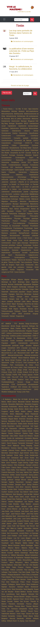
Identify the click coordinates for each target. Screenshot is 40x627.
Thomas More (20, 606)
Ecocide (28, 153)
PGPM (14, 375)
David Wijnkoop (13, 445)
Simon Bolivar (29, 599)
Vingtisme (20, 270)
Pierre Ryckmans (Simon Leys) (22, 577)
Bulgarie (15, 287)
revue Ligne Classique (20, 243)
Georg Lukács (33, 475)
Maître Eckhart (28, 543)
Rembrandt (34, 587)
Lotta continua (21, 350)
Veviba (12, 270)
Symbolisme (34, 257)
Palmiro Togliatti (32, 567)
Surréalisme (5, 257)
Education (28, 155)
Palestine (12, 306)
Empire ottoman (32, 292)
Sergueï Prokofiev (32, 596)
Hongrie (11, 299)
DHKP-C (35, 336)
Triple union (20, 265)
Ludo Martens (27, 540)
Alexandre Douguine (31, 404)
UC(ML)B (13, 387)
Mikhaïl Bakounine (17, 555)
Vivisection (29, 270)
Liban (23, 301)
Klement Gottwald (8, 531)
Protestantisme (6, 228)
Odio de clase (28, 360)
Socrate (10, 601)
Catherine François (25, 428)
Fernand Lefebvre (32, 465)
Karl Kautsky (21, 526)
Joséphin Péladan (23, 521)
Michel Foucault (7, 553)
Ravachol (12, 587)
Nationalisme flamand (9, 358)
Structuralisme (20, 255)
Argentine (35, 282)
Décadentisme (14, 148)
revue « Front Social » (25, 238)
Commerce (34, 136)
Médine (35, 550)
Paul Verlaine (12, 572)
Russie (30, 309)
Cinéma (14, 133)
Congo (31, 289)
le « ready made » (14, 187)
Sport (10, 255)
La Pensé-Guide (23, 184)
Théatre (14, 260)
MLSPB (35, 350)
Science (19, 245)
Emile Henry (18, 455)
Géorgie (19, 297)
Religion (4, 235)
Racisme (26, 231)
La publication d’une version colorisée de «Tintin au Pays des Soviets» (21, 50)
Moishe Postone (7, 558)
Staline (16, 601)
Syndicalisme (6, 260)
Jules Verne (34, 521)
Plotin (28, 582)
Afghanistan (5, 279)
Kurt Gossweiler (12, 533)
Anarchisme (5, 326)
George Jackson (7, 480)
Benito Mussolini (27, 421)
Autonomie (5, 328)
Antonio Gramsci (7, 416)
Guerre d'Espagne (7, 170)
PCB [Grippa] (33, 370)
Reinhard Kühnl (23, 587)
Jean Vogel (5, 514)
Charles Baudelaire (13, 431)
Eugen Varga (33, 463)
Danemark (4, 292)
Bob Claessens (12, 424)
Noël (11, 209)
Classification (33, 133)
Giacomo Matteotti (31, 487)
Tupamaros (5, 387)
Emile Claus (34, 453)
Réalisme (35, 231)
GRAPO (13, 343)
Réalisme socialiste (9, 233)
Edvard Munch (14, 453)
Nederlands (5, 206)
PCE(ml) (4, 372)
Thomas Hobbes (7, 606)
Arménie (4, 284)
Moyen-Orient (6, 304)
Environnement (6, 158)
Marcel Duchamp (14, 545)
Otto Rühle (5, 567)
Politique (23, 221)
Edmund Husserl (26, 450)
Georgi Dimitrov (32, 484)
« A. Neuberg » (6, 399)
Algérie (26, 279)
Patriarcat (4, 214)
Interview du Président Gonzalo (21, 179)
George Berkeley (32, 477)
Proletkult (25, 226)
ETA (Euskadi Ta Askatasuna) (13, 338)
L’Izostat (24, 348)
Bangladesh (27, 284)
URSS (14, 314)
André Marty (14, 411)
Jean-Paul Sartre (32, 514)
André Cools (29, 409)
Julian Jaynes (6, 523)
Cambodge (22, 287)
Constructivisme (7, 140)
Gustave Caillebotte (25, 489)
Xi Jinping (21, 621)
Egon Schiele (24, 453)
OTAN (12, 362)
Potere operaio (27, 375)
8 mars (24, 109)
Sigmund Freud (18, 599)
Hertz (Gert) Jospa (22, 497)
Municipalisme (6, 204)
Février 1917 (26, 162)
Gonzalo (4, 489)
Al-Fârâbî (25, 399)
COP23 (35, 140)
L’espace (4, 184)
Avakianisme (5, 121)
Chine (3, 289)
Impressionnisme (7, 177)
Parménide (5, 570)
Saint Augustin (21, 594)
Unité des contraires (16, 267)
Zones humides (19, 272)
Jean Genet (25, 511)
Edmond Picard (14, 450)
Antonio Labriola (20, 416)
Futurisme (4, 167)
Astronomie (26, 119)
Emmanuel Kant (17, 458)
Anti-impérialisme (32, 111)
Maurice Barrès (13, 548)
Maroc (29, 301)
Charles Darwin (27, 431)
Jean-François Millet (18, 514)
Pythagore (11, 584)
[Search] (32, 20)
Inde (17, 299)
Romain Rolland (32, 592)
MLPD (29, 350)
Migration (4, 201)
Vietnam (12, 316)
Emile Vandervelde (31, 455)
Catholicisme (14, 128)
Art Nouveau (5, 119)
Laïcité (3, 187)
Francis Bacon (16, 467)
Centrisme (4, 131)
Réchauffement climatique (28, 233)
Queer (36, 228)
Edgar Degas (28, 448)
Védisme (29, 267)
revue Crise (17, 240)
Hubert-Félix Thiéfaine (14, 499)
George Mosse (20, 480)
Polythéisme (34, 221)
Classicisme (23, 133)
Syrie (36, 309)
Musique (16, 204)
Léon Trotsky (33, 536)
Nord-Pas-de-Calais (31, 304)
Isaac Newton (26, 504)
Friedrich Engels (32, 470)
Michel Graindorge (21, 553)
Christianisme (6, 133)
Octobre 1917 (21, 211)
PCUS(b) (8, 375)
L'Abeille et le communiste (28, 182)
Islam (36, 179)
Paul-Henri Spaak (24, 572)
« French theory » (7, 109)
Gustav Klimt (12, 489)
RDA (10, 309)
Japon (3, 301)
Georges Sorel (20, 484)
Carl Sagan (34, 426)
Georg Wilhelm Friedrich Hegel (12, 477)
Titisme (35, 262)
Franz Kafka (11, 470)
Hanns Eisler (33, 492)
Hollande (4, 299)
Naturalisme (34, 204)
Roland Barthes (20, 592)
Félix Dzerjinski (19, 465)
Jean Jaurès (34, 511)
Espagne (12, 294)
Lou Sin (16, 538)
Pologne (35, 306)
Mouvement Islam (23, 353)
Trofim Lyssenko (7, 611)
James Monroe (12, 509)
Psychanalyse (18, 228)
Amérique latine (24, 282)
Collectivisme (6, 136)
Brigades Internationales (17, 331)
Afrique (13, 279)
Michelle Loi (5, 555)
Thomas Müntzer (32, 606)
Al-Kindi (31, 399)
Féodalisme (15, 162)
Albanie (20, 279)
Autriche (10, 284)
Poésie (15, 221)
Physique (17, 218)
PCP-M (31, 372)
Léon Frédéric (12, 536)
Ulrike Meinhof (20, 611)
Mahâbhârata (34, 194)
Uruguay (35, 314)
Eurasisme (19, 160)
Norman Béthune (7, 565)
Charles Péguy (28, 433)
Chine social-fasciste (13, 289)
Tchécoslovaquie (7, 311)
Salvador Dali (33, 594)
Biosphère (19, 123)
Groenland (34, 297)
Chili (36, 287)
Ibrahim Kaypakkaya (15, 501)
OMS (36, 360)
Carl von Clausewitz (9, 428)
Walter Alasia (28, 616)
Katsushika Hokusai (31, 528)
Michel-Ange (34, 553)
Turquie (24, 311)
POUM (36, 375)
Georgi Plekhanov (7, 487)
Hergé (11, 497)
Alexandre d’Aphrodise (16, 404)
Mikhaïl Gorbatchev (31, 555)
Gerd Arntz (19, 487)
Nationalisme (24, 204)
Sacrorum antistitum (8, 245)
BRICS (26, 123)
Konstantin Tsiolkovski (25, 531)
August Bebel (13, 419)
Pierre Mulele (6, 577)
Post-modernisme (19, 223)
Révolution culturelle (30, 235)
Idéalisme (19, 175)
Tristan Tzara (33, 609)
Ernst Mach (30, 460)
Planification (5, 221)
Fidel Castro (5, 467)
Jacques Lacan (26, 506)
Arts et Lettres (16, 119)
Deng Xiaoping (26, 445)
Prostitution (34, 226)
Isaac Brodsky (13, 504)
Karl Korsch (31, 526)
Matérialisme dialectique (29, 196)
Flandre (4, 165)
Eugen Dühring (23, 463)
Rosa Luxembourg (8, 594)
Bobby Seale (22, 424)
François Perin (28, 467)
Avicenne (30, 419)
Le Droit (25, 187)
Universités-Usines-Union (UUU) (26, 389)
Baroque (24, 121)
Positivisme (5, 223)
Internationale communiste (28, 343)
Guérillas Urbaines (31, 167)
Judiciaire (13, 182)
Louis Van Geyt (15, 540)
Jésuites (29, 345)
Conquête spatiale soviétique (26, 138)
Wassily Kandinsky (17, 618)
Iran (26, 299)
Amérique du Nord (8, 282)
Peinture (30, 214)
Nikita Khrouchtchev (24, 560)
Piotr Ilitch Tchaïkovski (10, 582)
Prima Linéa (5, 377)
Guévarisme (23, 172)
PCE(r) (10, 372)
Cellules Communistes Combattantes (19, 333)
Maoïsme (4, 196)
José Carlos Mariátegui (30, 519)
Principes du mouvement (10, 226)
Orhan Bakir (18, 565)
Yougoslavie (20, 316)
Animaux (14, 111)
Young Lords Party (23, 392)
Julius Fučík (11, 526)
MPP (32, 353)
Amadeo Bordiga (7, 409)
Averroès (22, 419)
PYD (26, 377)
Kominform (11, 348)
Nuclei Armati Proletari (13, 360)
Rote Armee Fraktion (15, 380)
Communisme (6, 138)
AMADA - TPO (11, 324)
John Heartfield (6, 519)
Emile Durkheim (7, 455)
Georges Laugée (32, 482)
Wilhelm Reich (12, 621)
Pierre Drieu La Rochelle (29, 575)
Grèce (27, 297)
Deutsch (35, 148)
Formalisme (34, 165)
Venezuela (5, 316)
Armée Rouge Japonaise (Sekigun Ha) (24, 326)
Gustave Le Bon (13, 492)
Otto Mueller (34, 565)
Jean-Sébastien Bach (8, 516)
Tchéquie (17, 311)
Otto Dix (25, 565)
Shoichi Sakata (6, 599)
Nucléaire (10, 211)
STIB (13, 384)
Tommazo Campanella (19, 609)
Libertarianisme (16, 192)
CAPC (3, 333)
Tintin (3, 609)
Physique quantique (30, 218)
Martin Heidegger (27, 545)
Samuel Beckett (19, 596)
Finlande (4, 297)
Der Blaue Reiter (26, 148)
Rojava (16, 309)
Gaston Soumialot (22, 475)
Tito (8, 609)
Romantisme (34, 243)
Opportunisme (33, 211)
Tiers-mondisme (26, 262)
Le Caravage (34, 533)
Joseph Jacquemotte (8, 521)
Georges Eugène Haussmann (12, 482)
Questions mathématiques (11, 231)
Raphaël (4, 587)
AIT (2, 324)
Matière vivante (24, 199)
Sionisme (15, 250)
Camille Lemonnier (22, 426)
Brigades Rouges (32, 331)
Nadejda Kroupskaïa (31, 558)
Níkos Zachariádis (31, 562)
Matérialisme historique (9, 199)
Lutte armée (24, 194)
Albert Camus (12, 402)
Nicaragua (20, 304)
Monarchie (13, 201)
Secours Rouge (23, 382)
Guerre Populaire (8, 172)
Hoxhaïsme (5, 175)
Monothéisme (33, 201)
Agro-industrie (33, 109)
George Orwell (33, 480)
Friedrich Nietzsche (8, 472)
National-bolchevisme (15, 355)
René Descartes (17, 589)
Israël (31, 299)
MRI (36, 353)
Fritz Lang (19, 472)
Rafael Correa (20, 584)
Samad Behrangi (7, 596)
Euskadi (35, 294)
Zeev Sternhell (30, 621)
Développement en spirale (20, 150)
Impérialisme (33, 175)
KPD (18, 348)
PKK (19, 375)
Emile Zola (5, 458)
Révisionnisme (15, 235)
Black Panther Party (18, 328)
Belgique (35, 284)
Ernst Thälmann (11, 463)
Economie (20, 155)
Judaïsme (4, 182)
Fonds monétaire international (21, 341)
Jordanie (10, 301)
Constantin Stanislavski (9, 441)
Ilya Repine (29, 501)
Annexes (22, 111)
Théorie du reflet (14, 262)
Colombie (25, 289)
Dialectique (34, 150)
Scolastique (27, 245)
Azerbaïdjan (18, 284)
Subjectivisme (33, 255)
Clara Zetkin (14, 436)
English (35, 155)
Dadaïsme (4, 148)
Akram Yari (16, 399)
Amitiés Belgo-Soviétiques (28, 324)
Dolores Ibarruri (16, 448)
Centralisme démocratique (29, 128)
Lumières (16, 194)
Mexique (35, 301)
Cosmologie (18, 143)
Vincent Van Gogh (32, 614)
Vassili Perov (33, 611)
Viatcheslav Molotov (8, 614)
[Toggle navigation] (4, 19)
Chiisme (27, 131)
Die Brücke (5, 153)
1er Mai (18, 109)
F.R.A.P (36, 338)
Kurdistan (17, 301)
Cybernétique (24, 145)
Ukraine (30, 311)
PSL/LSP (15, 377)
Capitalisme (12, 126)
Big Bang (4, 123)
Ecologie (12, 155)
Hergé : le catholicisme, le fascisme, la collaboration (20, 67)
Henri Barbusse (6, 494)
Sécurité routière (27, 248)
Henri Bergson (18, 494)
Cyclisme (35, 145)
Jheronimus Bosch (23, 516)
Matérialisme (14, 196)
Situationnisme (26, 250)
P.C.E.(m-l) (18, 362)
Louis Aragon (25, 538)
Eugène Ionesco (7, 465)
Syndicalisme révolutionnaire (27, 384)
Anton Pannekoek (31, 414)
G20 (11, 167)
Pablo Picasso (17, 567)
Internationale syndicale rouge (12, 345)
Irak (22, 299)
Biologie (12, 123)
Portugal (4, 309)
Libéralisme (5, 192)
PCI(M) (19, 372)
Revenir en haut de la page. (20, 85)
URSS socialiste (24, 314)
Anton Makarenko (16, 414)
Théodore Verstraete (16, 604)
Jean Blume (34, 509)
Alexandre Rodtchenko (9, 407)
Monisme (23, 201)
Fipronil (35, 162)
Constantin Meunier (31, 438)
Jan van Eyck (23, 509)
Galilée (12, 475)
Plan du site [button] (7, 93)
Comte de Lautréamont (15, 438)
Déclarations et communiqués (23, 41)
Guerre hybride (19, 170)
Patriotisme (13, 214)
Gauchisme (19, 167)
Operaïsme (5, 362)
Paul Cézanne (29, 570)
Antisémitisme (11, 116)
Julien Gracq (28, 523)
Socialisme (16, 252)
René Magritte (28, 589)
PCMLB (25, 372)
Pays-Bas (21, 306)
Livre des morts (6, 194)
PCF (14, 372)
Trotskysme (29, 265)
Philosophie (34, 216)
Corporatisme (6, 143)
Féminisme (5, 162)
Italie (36, 299)
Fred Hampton (21, 470)
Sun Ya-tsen (24, 601)
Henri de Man (28, 494)
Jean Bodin (5, 511)
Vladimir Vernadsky (8, 616)
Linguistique (34, 192)
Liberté (25, 192)
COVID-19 (28, 143)
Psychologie (28, 228)
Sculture (35, 245)
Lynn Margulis (15, 543)
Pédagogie (22, 214)
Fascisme (4, 341)
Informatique (22, 177)
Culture (14, 145)
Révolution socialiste (8, 238)
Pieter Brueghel (32, 579)
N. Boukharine (18, 558)
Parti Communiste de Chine (21, 365)
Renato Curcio (6, 589)
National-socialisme (31, 355)
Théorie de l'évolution (25, 260)
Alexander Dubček (24, 402)
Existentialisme (33, 160)
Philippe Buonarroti (14, 575)
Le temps (13, 189)
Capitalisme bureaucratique (28, 126)
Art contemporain (32, 116)
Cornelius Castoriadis (26, 441)
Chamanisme (16, 131)
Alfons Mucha (23, 407)
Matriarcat (34, 199)
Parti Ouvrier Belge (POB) (17, 370)
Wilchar (28, 618)
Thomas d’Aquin (32, 604)
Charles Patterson (14, 433)
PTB (21, 377)
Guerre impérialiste (31, 170)
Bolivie (3, 287)
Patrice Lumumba (16, 570)
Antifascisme (18, 114)
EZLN (29, 338)
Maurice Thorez (27, 548)
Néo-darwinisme (32, 206)
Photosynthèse (6, 218)
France (12, 297)
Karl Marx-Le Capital (14, 528)
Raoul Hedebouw (32, 584)
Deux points (5, 150)
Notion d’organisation (21, 209)
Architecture (21, 116)
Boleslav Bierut (33, 424)
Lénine (3, 536)
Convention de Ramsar (23, 140)
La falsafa (12, 184)
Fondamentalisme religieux (18, 165)
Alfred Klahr (34, 407)
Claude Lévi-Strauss (26, 436)
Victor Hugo (21, 614)
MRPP (3, 355)
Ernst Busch (21, 460)
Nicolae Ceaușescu (8, 560)
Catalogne (30, 287)
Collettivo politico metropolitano (21, 336)
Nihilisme (4, 209)
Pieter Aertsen (20, 579)
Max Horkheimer (15, 550)
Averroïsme (16, 121)
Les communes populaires (28, 189)
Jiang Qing (34, 516)
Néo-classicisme (18, 206)
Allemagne (34, 279)
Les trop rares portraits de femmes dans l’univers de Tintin (20, 32)
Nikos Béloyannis (16, 562)
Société (24, 252)
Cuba (36, 289)
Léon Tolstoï (23, 536)
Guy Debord (24, 492)
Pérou (28, 306)
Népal (14, 304)
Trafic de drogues (7, 265)
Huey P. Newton (28, 499)
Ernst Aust (12, 460)
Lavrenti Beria (24, 533)
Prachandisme (33, 223)
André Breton (18, 409)
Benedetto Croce (14, 421)
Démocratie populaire (17, 292)
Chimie (35, 131)
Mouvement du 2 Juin (8, 353)
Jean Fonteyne (15, 511)
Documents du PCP (17, 153)
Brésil (9, 287)
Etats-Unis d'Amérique (24, 294)
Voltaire (19, 616)
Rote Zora (29, 380)
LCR (13, 350)
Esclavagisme (20, 158)
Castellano (5, 128)
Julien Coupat (18, 523)
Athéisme (35, 119)
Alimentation (5, 111)
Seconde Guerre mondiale (10, 248)
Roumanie (23, 309)
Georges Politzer (7, 484)
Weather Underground (8, 392)
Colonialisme (20, 136)
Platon (22, 582)
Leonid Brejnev (6, 538)
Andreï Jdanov (26, 411)
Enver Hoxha (29, 458)
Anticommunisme (7, 114)
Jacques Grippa (13, 506)
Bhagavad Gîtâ (33, 121)
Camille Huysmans (8, 426)
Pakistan (4, 306)
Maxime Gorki (27, 550)
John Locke (17, 519)
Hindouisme (34, 172)
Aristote (30, 416)
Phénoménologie (20, 216)
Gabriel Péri (28, 472)
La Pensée (34, 184)
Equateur (4, 294)
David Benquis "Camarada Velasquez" (20, 443)
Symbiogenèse (19, 257)
